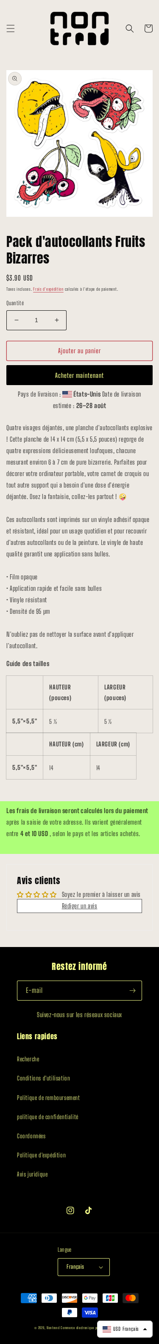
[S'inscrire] (132, 991)
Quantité (15, 303)
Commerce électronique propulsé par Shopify (92, 1328)
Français (75, 1266)
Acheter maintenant (79, 375)
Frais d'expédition (48, 289)
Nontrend (53, 1328)
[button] (10, 28)
